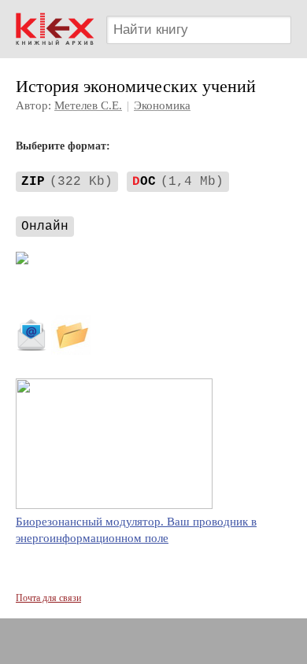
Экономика (162, 105)
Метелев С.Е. (88, 105)
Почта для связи (48, 597)
